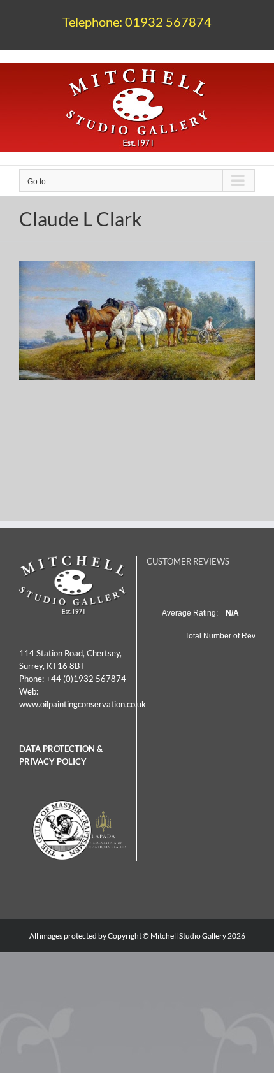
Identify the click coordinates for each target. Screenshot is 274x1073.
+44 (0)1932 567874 (86, 678)
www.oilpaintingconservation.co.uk (82, 704)
